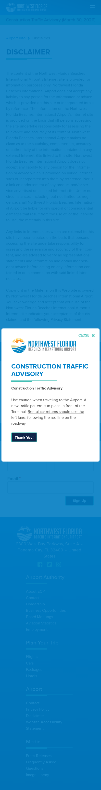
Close (84, 335)
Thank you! (24, 437)
